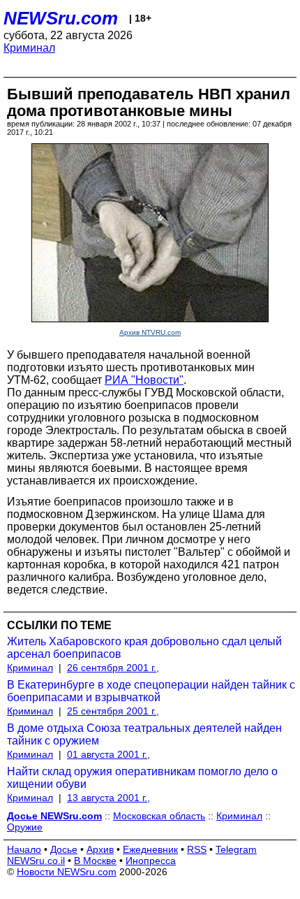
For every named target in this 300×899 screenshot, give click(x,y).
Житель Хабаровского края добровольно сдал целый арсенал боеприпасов (144, 647)
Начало (24, 849)
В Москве (95, 860)
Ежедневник (150, 849)
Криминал (29, 48)
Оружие (25, 827)
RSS (197, 849)
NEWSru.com (60, 18)
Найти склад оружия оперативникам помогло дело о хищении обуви (142, 777)
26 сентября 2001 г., (113, 667)
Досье (63, 849)
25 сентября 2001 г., (113, 711)
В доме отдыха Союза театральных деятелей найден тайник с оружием (144, 734)
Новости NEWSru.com (67, 871)
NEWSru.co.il (36, 860)
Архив (100, 849)
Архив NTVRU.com (150, 332)
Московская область (159, 815)
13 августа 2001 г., (108, 797)
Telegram (236, 849)
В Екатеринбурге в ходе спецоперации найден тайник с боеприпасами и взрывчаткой (151, 691)
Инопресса (151, 860)
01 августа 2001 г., (108, 754)
